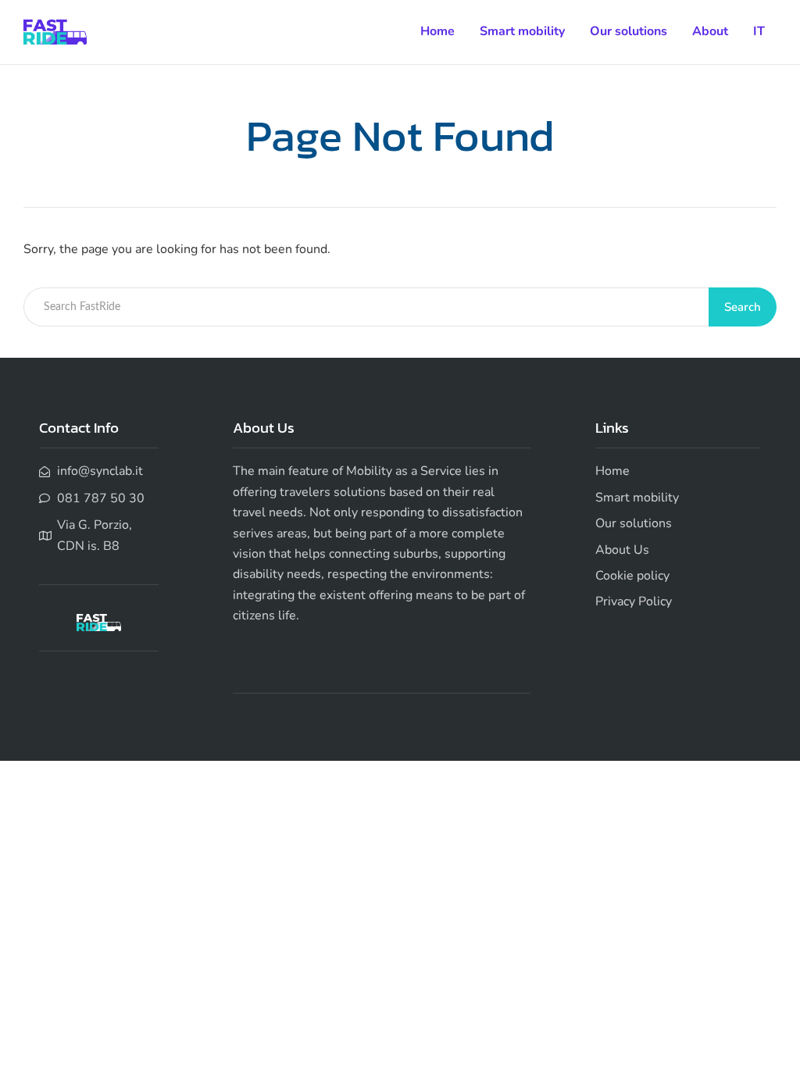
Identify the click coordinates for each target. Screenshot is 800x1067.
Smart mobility (522, 31)
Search (742, 307)
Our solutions (628, 31)
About (710, 31)
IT (759, 31)
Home (437, 31)
